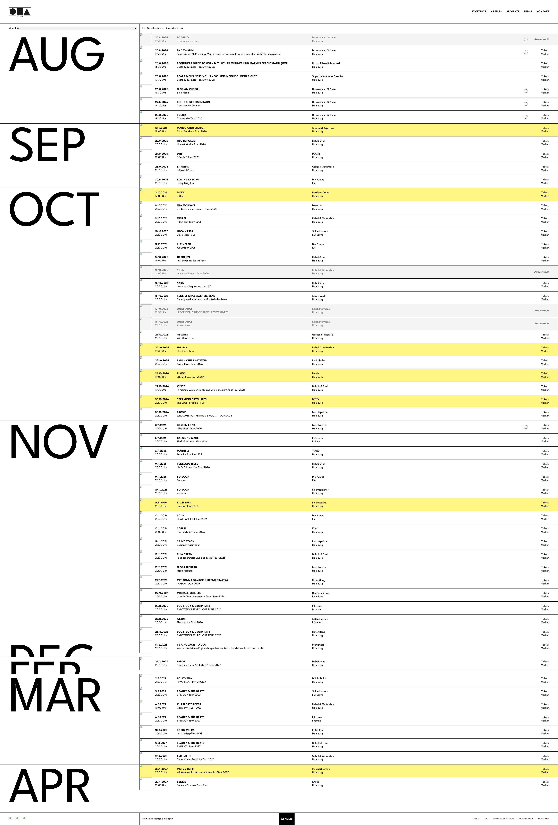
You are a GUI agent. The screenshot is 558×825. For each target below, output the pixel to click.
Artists (496, 11)
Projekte (513, 11)
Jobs (486, 819)
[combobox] (349, 28)
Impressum (543, 819)
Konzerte (479, 11)
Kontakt (543, 11)
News (528, 11)
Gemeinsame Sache (503, 819)
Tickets (545, 50)
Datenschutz (526, 819)
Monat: (13, 28)
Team (476, 819)
